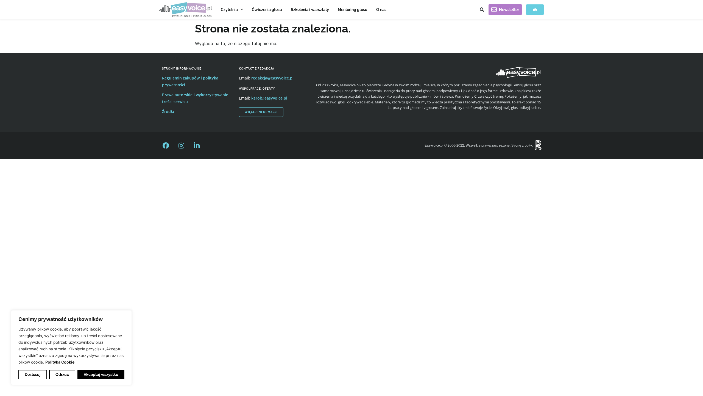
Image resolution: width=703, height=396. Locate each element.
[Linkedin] (196, 145)
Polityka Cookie (59, 362)
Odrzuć (62, 374)
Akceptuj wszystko (101, 374)
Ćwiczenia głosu (267, 9)
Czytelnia (229, 9)
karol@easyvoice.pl (269, 98)
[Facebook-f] (165, 145)
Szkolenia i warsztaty (310, 9)
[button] (481, 9)
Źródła (168, 111)
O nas (381, 9)
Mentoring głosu (352, 9)
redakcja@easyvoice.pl (272, 78)
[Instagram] (181, 145)
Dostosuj (33, 374)
